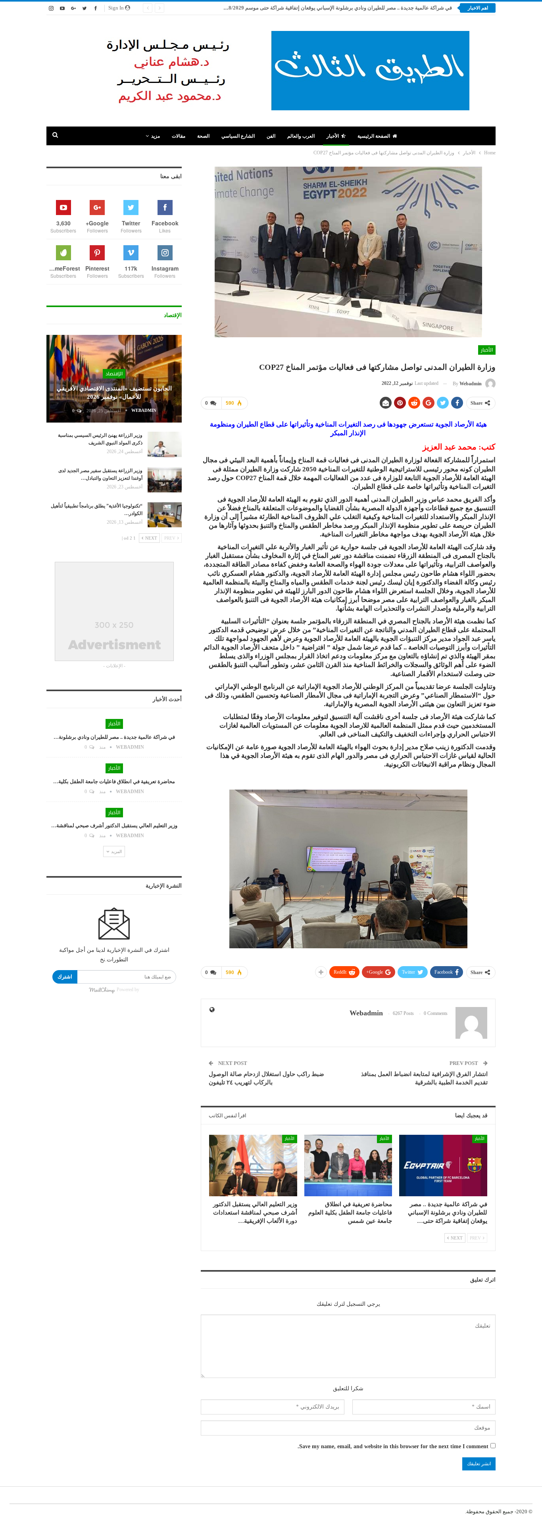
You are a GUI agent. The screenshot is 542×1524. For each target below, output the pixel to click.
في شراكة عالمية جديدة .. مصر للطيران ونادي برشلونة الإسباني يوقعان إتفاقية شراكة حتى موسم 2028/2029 (336, 8)
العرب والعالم (301, 136)
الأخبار (333, 136)
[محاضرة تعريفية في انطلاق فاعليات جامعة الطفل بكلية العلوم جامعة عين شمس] (348, 1165)
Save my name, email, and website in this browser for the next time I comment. (393, 1446)
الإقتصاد (114, 373)
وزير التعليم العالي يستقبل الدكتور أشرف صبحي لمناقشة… (114, 825)
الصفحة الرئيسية (373, 136)
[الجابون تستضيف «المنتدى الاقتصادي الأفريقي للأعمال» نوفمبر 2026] (114, 378)
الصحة (203, 136)
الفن (271, 136)
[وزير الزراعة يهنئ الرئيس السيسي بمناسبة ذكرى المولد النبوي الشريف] (165, 444)
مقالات (178, 136)
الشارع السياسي (238, 136)
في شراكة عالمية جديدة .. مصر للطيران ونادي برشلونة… (114, 737)
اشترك (65, 977)
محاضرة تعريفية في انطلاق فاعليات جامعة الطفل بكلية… (114, 781)
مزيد (155, 136)
